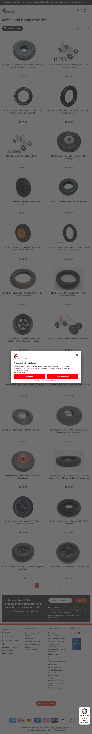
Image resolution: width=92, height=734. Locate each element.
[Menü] (88, 708)
